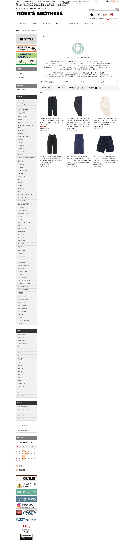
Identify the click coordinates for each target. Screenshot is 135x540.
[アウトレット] (26, 478)
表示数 (44, 88)
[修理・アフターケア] (26, 492)
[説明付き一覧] (101, 88)
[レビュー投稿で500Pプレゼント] (26, 62)
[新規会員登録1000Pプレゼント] (26, 55)
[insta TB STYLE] (26, 39)
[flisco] (26, 519)
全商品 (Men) (22, 334)
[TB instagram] (26, 506)
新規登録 (101, 18)
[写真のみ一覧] (97, 88)
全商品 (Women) (23, 406)
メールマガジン (22, 426)
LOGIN (93, 18)
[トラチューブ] (26, 512)
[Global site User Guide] (26, 48)
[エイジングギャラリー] (26, 499)
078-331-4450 (68, 3)
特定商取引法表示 (23, 430)
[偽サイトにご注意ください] (26, 485)
